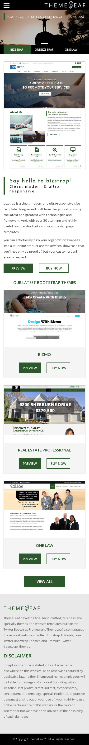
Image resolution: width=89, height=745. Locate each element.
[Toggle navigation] (6, 5)
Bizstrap (16, 50)
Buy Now (54, 268)
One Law (71, 50)
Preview (18, 268)
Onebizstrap (44, 50)
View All (45, 581)
